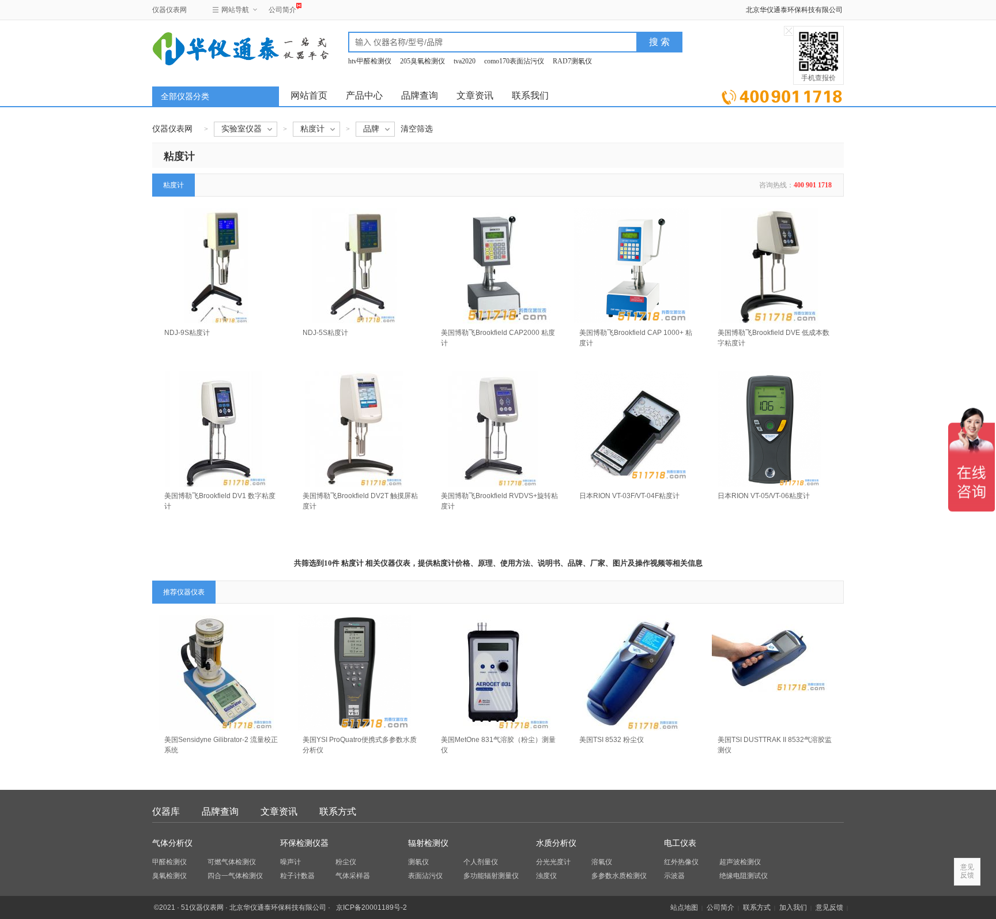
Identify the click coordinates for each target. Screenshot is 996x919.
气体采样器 (352, 876)
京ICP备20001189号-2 (371, 907)
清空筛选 (417, 129)
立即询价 (782, 95)
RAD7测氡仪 (572, 61)
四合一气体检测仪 (235, 876)
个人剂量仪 (480, 862)
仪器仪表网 (169, 10)
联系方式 (337, 811)
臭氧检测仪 (169, 876)
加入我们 (793, 907)
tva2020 (465, 61)
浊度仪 (546, 876)
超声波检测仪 (740, 862)
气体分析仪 (172, 843)
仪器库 (166, 811)
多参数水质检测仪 (619, 876)
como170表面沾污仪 (514, 61)
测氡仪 (418, 862)
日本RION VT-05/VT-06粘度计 (764, 496)
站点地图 (684, 907)
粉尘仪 (345, 862)
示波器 (674, 876)
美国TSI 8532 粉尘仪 (611, 740)
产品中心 (364, 95)
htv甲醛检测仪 (369, 61)
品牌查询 (419, 95)
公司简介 (282, 10)
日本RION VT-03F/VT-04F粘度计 (629, 496)
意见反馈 (829, 907)
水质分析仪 (556, 843)
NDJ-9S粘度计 (187, 333)
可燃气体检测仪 (231, 862)
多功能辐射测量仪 (491, 876)
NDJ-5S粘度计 (325, 333)
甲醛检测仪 (169, 862)
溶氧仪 (601, 862)
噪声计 (290, 862)
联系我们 (530, 95)
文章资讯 (474, 95)
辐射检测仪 (428, 843)
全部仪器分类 (185, 96)
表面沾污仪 (425, 876)
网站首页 (308, 95)
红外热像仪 (681, 862)
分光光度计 (553, 862)
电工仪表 (680, 843)
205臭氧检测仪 (422, 61)
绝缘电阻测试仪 (743, 876)
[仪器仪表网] (214, 47)
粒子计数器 (297, 876)
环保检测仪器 (304, 843)
